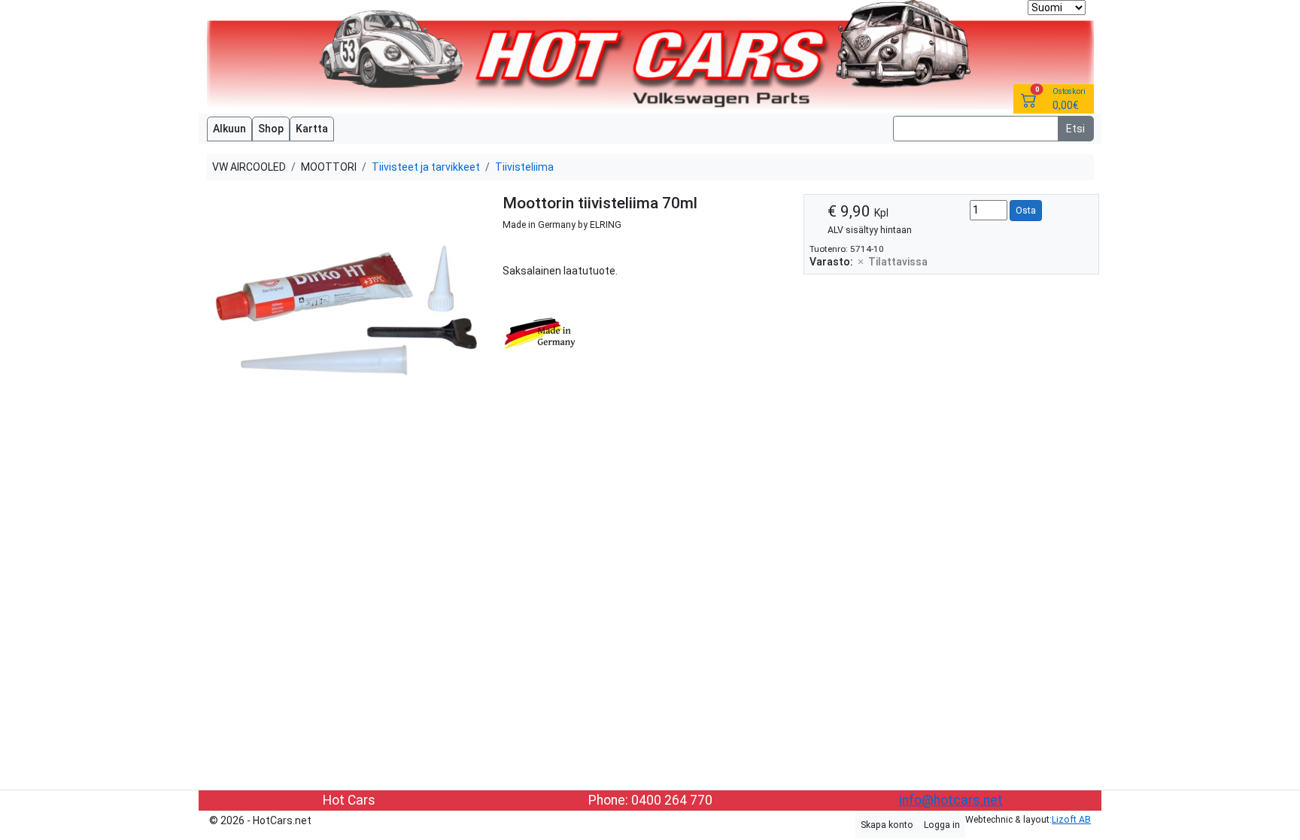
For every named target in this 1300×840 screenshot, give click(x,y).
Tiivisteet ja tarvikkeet (426, 167)
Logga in (942, 825)
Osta (1026, 210)
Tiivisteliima (524, 167)
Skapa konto (887, 825)
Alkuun (229, 129)
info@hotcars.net (951, 800)
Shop (271, 129)
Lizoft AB (1071, 819)
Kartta (312, 129)
